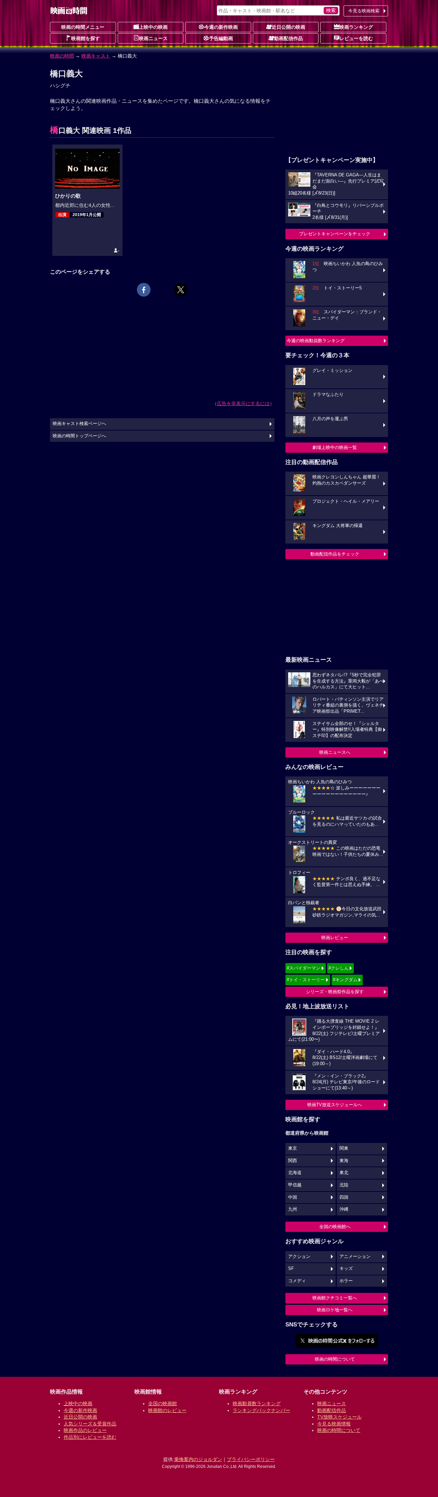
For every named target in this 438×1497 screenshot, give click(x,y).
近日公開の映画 (288, 27)
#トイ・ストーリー (306, 979)
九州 (292, 1209)
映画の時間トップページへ (79, 436)
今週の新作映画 (221, 27)
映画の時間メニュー (82, 27)
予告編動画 (221, 38)
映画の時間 (62, 56)
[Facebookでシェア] (144, 290)
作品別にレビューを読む (90, 1437)
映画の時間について (335, 1359)
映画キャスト (95, 56)
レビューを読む (356, 38)
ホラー (346, 1280)
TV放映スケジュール (339, 1417)
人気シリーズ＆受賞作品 (90, 1423)
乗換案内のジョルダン (198, 1459)
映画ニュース (153, 38)
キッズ (346, 1268)
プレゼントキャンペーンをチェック (334, 233)
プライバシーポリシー (251, 1459)
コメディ (297, 1280)
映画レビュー (334, 937)
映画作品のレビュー (85, 1430)
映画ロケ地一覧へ (334, 1309)
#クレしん (338, 968)
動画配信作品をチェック (334, 554)
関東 (343, 1148)
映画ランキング (356, 27)
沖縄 (343, 1209)
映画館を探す (85, 38)
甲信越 (294, 1185)
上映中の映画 (153, 27)
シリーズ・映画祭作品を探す (335, 991)
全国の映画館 (162, 1403)
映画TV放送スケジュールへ (334, 1104)
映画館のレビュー (167, 1410)
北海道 (294, 1172)
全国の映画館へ (334, 1226)
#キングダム (345, 979)
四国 (343, 1197)
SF (291, 1268)
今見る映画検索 (363, 10)
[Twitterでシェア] (181, 290)
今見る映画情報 (334, 1423)
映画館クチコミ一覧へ (334, 1297)
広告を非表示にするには (243, 403)
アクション (299, 1256)
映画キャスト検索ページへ (79, 423)
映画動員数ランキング (257, 1403)
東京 (292, 1148)
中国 (292, 1197)
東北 (343, 1172)
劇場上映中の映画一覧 (334, 447)
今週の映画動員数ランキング (316, 340)
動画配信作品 (288, 38)
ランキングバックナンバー (261, 1410)
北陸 (343, 1185)
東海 (343, 1160)
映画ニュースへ (334, 752)
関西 (292, 1160)
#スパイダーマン (303, 968)
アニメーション (355, 1256)
